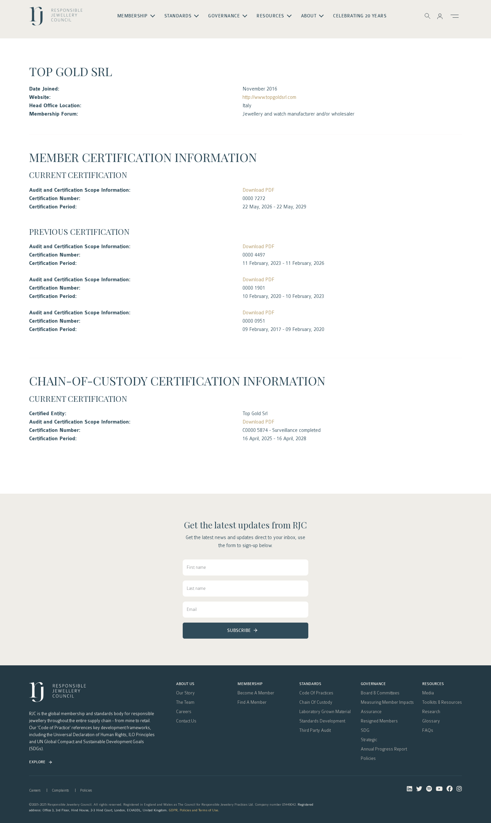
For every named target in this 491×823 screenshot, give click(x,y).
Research (431, 711)
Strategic (369, 739)
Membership (250, 684)
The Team (185, 702)
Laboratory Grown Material (325, 711)
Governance (373, 684)
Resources (433, 684)
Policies (368, 758)
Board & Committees (380, 693)
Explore (37, 762)
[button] (440, 16)
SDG (365, 730)
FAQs (427, 730)
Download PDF (258, 190)
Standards (310, 684)
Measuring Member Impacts (387, 702)
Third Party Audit (315, 730)
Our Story (185, 693)
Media (428, 693)
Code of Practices (316, 693)
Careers (183, 711)
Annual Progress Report (384, 749)
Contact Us (186, 721)
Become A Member (255, 693)
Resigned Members (379, 721)
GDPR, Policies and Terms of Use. (194, 810)
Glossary (431, 721)
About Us (185, 684)
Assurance (371, 711)
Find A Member (252, 702)
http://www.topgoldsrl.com (269, 97)
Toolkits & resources (442, 702)
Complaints (60, 790)
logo (56, 19)
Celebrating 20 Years (359, 16)
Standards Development (322, 721)
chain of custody (315, 702)
